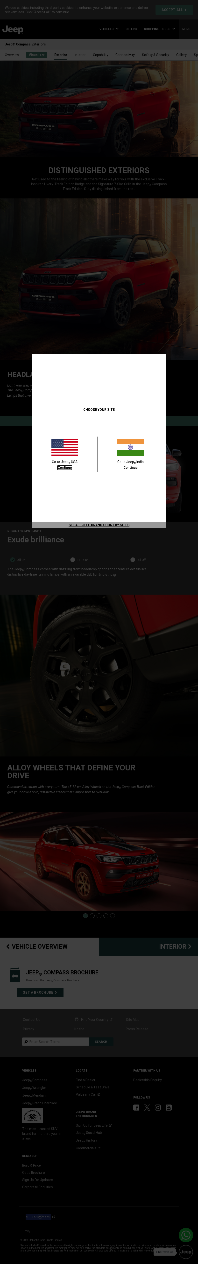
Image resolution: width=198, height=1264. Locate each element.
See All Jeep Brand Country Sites (99, 525)
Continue (65, 468)
